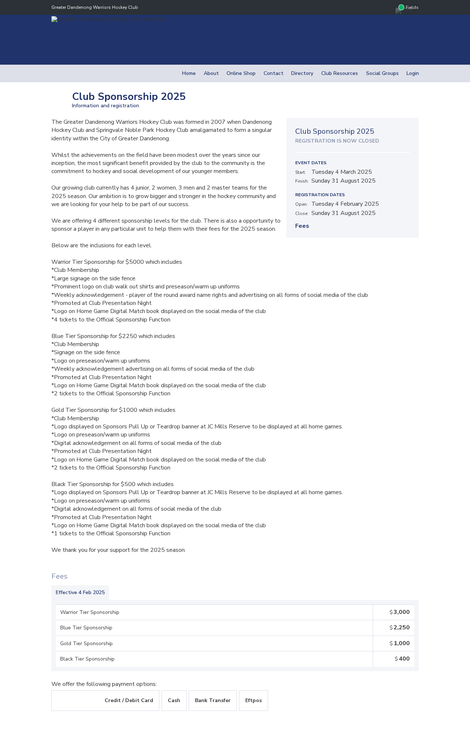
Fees (302, 226)
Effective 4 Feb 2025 (80, 592)
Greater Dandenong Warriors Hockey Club (94, 7)
